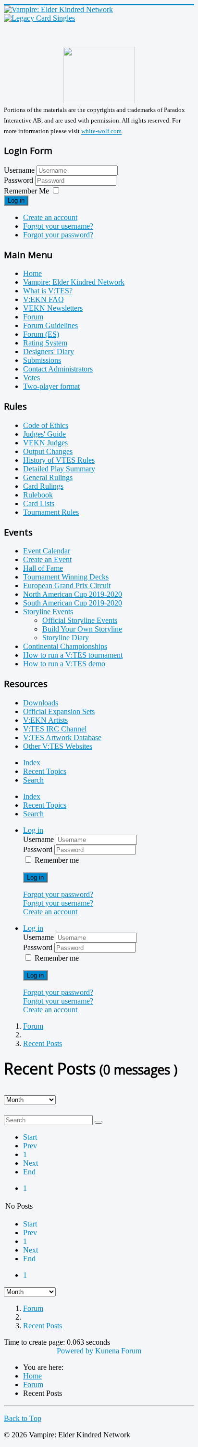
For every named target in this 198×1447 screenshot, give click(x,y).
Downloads (40, 703)
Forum (33, 317)
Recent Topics (44, 771)
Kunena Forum (118, 1351)
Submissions (42, 360)
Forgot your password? (58, 235)
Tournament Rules (51, 512)
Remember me (57, 860)
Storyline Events (48, 611)
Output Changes (48, 451)
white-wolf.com (101, 131)
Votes (31, 377)
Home (32, 273)
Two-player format (51, 386)
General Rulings (48, 477)
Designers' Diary (48, 351)
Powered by (75, 1351)
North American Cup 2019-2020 (72, 594)
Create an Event (47, 559)
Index (31, 762)
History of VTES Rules (59, 460)
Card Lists (38, 503)
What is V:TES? (48, 291)
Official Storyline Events (79, 620)
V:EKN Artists (45, 720)
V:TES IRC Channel (55, 729)
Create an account (50, 217)
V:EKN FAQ (43, 299)
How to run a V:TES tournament (73, 655)
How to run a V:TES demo (64, 664)
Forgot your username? (58, 226)
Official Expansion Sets (59, 711)
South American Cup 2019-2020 (72, 603)
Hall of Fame (43, 568)
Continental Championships (65, 646)
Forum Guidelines (50, 325)
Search (33, 780)
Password (19, 180)
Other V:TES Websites (57, 746)
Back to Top (22, 1418)
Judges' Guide (44, 434)
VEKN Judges (45, 443)
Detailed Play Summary (59, 469)
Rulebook (38, 495)
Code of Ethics (45, 425)
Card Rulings (43, 486)
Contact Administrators (58, 369)
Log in (16, 200)
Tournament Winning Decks (66, 577)
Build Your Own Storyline (82, 629)
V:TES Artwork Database (62, 737)
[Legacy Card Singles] (39, 18)
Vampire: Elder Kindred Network (73, 282)
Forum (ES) (41, 334)
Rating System (45, 343)
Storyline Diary (65, 638)
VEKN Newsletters (53, 308)
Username (19, 170)
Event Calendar (46, 551)
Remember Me (26, 191)
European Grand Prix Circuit (67, 585)
